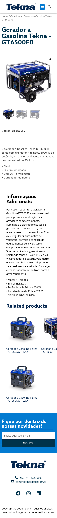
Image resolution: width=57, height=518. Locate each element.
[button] (42, 7)
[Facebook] (18, 493)
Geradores (16, 16)
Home (5, 16)
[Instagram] (28, 493)
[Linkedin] (39, 493)
